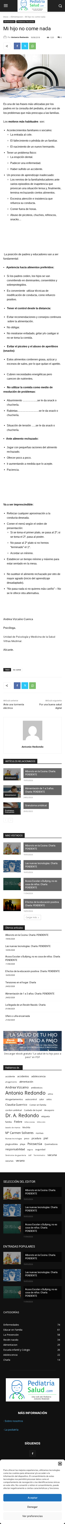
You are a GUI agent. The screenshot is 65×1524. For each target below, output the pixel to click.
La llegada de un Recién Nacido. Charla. (25, 1005)
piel (46, 1138)
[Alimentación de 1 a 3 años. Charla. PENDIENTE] (12, 791)
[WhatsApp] (32, 46)
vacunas (9, 1160)
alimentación (26, 1081)
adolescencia (38, 1076)
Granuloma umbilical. (36, 805)
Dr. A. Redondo (22, 1115)
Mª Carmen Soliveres (19, 1133)
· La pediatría (10, 1429)
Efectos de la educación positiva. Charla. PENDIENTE (42, 904)
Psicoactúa (35, 1144)
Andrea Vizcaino (17, 1087)
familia (8, 1122)
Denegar (32, 1506)
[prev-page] (5, 820)
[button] (60, 1463)
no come (17, 669)
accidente (10, 1076)
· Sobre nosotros (13, 1421)
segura (30, 1149)
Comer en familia (38, 1104)
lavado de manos (12, 1127)
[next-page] (11, 820)
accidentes (23, 1076)
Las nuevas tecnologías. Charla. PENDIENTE (41, 865)
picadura (36, 1138)
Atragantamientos (14, 1099)
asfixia (50, 1094)
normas (40, 1133)
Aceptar (33, 1497)
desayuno (49, 1110)
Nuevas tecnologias (13, 1138)
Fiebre (18, 1121)
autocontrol (31, 1099)
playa (22, 1144)
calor (41, 1099)
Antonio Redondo (19, 37)
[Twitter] (25, 46)
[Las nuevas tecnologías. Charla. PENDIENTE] (12, 866)
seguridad (40, 1149)
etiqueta (45, 1116)
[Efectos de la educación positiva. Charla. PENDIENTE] (12, 905)
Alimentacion (16, 16)
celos (49, 1099)
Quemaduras (51, 1144)
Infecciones (29, 1122)
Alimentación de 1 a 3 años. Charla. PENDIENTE (39, 790)
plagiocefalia (11, 1144)
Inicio (5, 16)
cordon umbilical (13, 1110)
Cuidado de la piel (33, 1110)
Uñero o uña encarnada (17, 1016)
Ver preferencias (32, 1516)
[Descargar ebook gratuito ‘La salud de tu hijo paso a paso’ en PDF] (32, 1050)
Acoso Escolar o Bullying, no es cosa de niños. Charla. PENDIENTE (41, 884)
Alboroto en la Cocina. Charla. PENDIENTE (40, 773)
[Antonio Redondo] (5, 37)
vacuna (52, 1155)
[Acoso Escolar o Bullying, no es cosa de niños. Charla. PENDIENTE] (12, 884)
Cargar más (31, 917)
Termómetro (39, 1155)
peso (26, 1138)
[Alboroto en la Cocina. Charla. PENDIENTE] (12, 774)
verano (20, 1160)
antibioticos (36, 1087)
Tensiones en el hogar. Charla (20, 982)
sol (29, 1155)
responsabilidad (15, 1149)
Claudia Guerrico (16, 1104)
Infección (41, 1122)
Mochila (26, 1127)
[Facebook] (17, 46)
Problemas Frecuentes (25, 21)
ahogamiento (11, 1082)
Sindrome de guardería (15, 1155)
